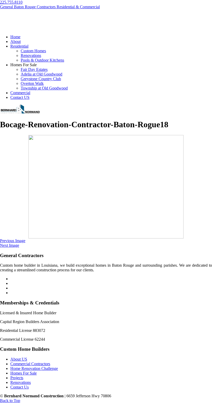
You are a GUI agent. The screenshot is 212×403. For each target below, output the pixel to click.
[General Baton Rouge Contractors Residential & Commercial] (20, 113)
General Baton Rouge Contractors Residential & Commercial (50, 7)
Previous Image (12, 240)
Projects (16, 378)
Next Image (9, 245)
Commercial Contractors (30, 364)
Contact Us (19, 387)
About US (18, 359)
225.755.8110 (11, 2)
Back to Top (10, 400)
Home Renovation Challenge (34, 368)
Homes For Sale (23, 373)
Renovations (20, 382)
